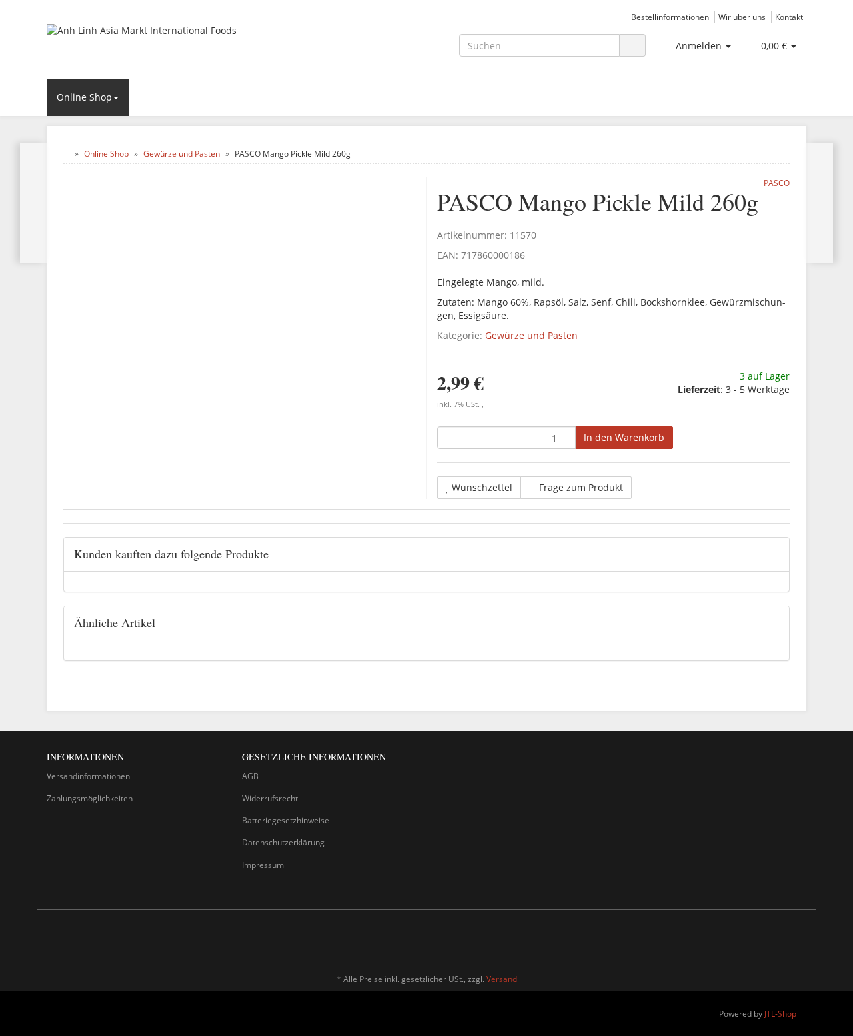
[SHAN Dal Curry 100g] (819, 203)
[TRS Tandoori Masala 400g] (33, 203)
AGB (250, 776)
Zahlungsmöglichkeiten (90, 798)
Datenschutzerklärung (283, 842)
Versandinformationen (88, 776)
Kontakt (789, 16)
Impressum (263, 865)
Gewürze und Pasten (531, 335)
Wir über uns (742, 16)
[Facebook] (779, 940)
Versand (501, 979)
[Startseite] (66, 153)
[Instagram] (799, 940)
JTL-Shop (780, 1013)
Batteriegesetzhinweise (285, 820)
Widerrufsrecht (270, 798)
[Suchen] (632, 45)
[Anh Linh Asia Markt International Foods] (167, 44)
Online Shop (84, 97)
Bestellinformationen (670, 16)
